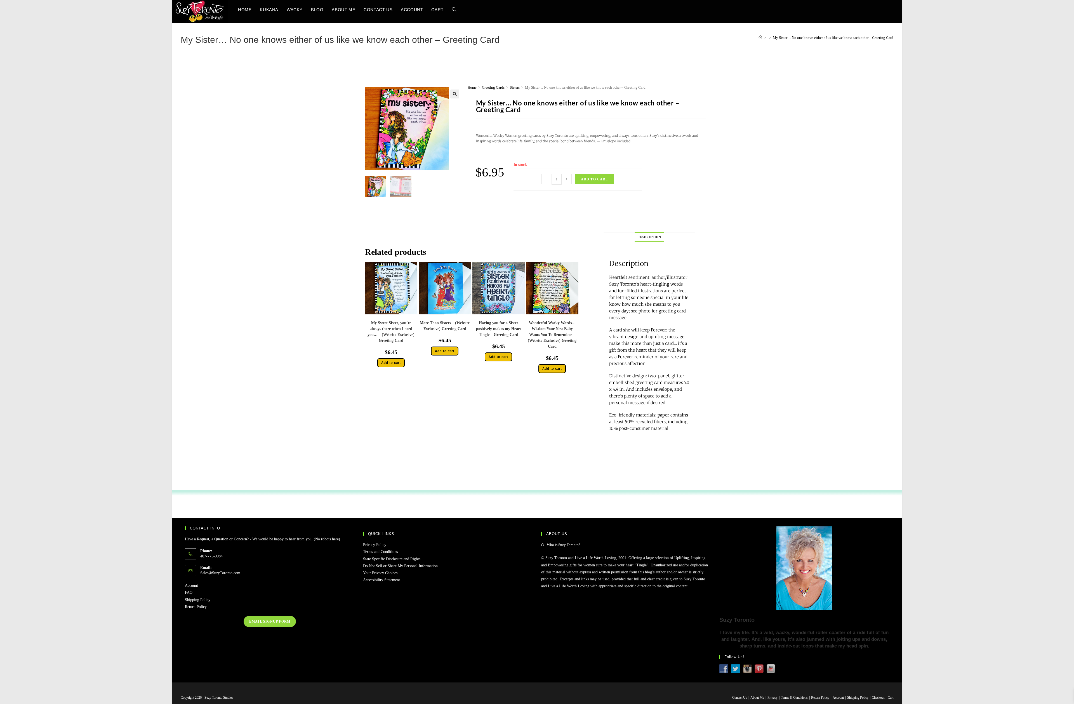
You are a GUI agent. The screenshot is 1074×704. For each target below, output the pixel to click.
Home (472, 87)
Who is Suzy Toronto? (563, 545)
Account (191, 585)
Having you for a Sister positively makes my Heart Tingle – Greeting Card (498, 329)
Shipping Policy (197, 600)
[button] (454, 94)
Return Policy (196, 607)
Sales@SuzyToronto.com (220, 573)
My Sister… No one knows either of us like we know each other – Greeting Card (833, 38)
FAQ (188, 592)
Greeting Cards (493, 87)
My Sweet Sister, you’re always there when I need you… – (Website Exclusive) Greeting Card (391, 332)
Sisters (515, 87)
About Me (757, 698)
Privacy (772, 698)
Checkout (878, 698)
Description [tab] (649, 237)
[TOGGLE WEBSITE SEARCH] (454, 9)
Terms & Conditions (794, 698)
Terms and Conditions (380, 552)
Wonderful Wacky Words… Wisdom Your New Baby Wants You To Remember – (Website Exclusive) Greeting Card (552, 335)
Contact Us (739, 698)
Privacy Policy (374, 545)
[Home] (760, 38)
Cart (890, 698)
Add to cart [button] (391, 363)
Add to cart (594, 179)
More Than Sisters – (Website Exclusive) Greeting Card (445, 326)
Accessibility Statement (381, 580)
